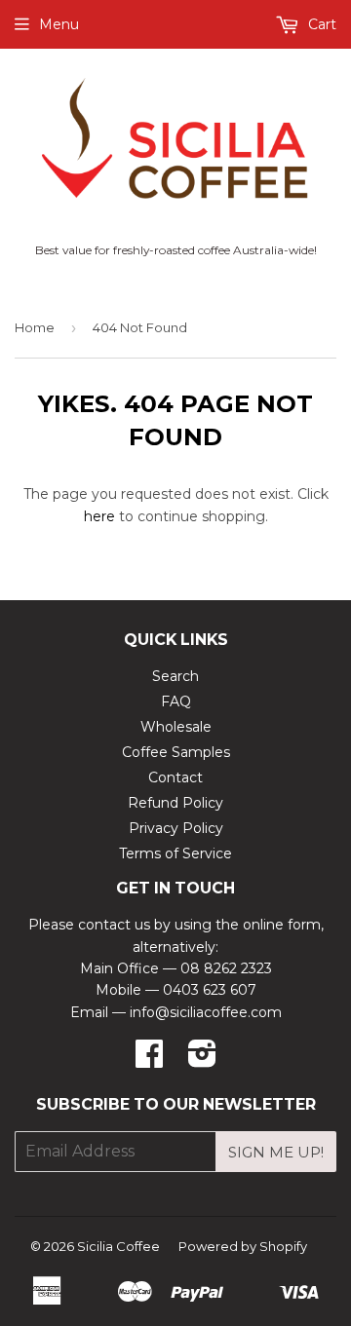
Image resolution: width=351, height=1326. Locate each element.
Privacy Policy (176, 828)
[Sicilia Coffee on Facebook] (149, 1060)
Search (175, 676)
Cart (320, 24)
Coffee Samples (176, 752)
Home (35, 327)
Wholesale (176, 727)
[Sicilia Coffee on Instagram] (202, 1060)
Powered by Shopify (242, 1246)
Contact (175, 777)
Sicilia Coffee (118, 1246)
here (99, 516)
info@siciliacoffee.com (206, 1012)
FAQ (176, 701)
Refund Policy (175, 803)
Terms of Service (175, 853)
